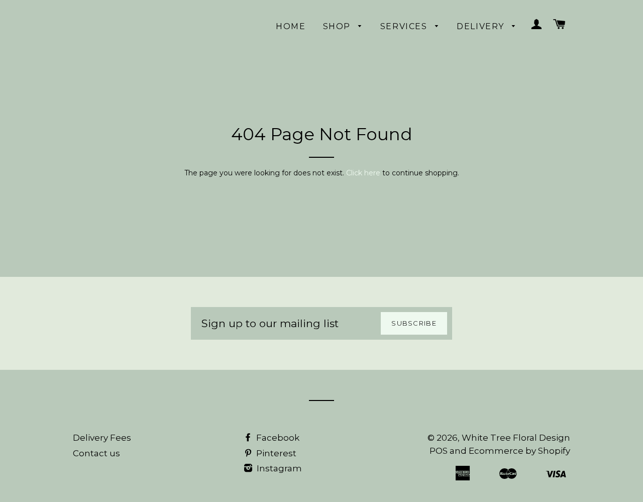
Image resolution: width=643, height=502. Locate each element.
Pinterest (275, 453)
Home (290, 26)
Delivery (482, 26)
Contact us (96, 453)
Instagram (278, 468)
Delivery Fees (102, 438)
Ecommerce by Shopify (519, 451)
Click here (363, 172)
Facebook (276, 438)
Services (405, 26)
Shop (338, 26)
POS (439, 451)
